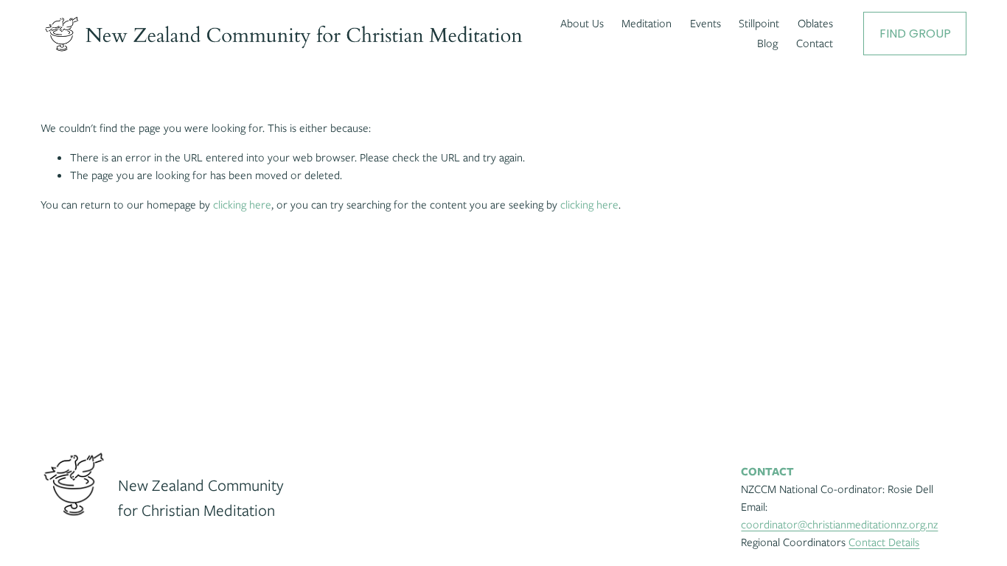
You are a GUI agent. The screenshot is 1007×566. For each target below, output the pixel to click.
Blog (767, 43)
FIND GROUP (915, 33)
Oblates (815, 23)
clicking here (242, 205)
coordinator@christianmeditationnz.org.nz (839, 525)
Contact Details (884, 542)
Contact (814, 43)
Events (705, 23)
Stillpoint (759, 23)
